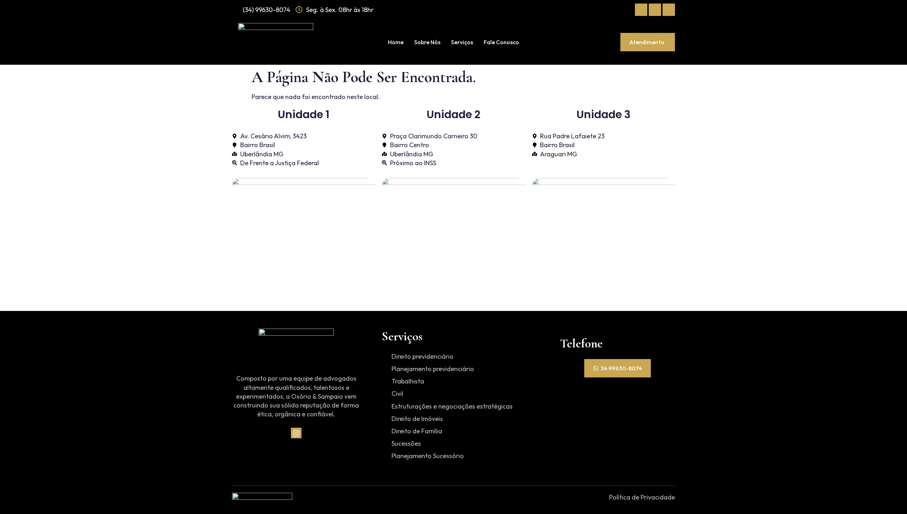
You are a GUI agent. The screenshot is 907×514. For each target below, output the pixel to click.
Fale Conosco (501, 42)
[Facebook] (641, 10)
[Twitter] (655, 10)
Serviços (462, 42)
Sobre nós (427, 42)
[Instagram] (296, 433)
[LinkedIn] (669, 10)
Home (396, 42)
